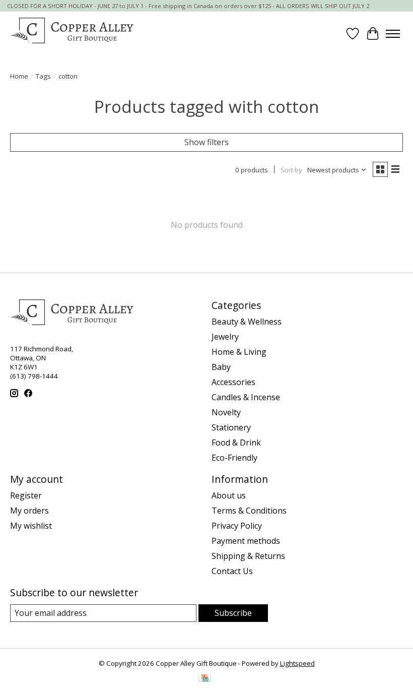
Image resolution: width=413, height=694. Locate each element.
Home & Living (239, 351)
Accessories (233, 382)
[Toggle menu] (393, 34)
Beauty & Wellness (247, 321)
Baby (221, 366)
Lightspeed (297, 663)
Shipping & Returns (248, 555)
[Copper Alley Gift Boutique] (71, 33)
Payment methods (246, 540)
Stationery (231, 427)
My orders (29, 510)
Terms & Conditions (249, 510)
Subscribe (233, 612)
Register (26, 495)
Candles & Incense (246, 397)
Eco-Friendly (234, 457)
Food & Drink (236, 442)
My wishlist (31, 525)
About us (229, 495)
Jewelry (225, 336)
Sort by (291, 169)
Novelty (226, 412)
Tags (43, 76)
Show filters (206, 142)
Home (19, 76)
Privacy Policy (237, 525)
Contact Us (232, 571)
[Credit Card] (204, 679)
